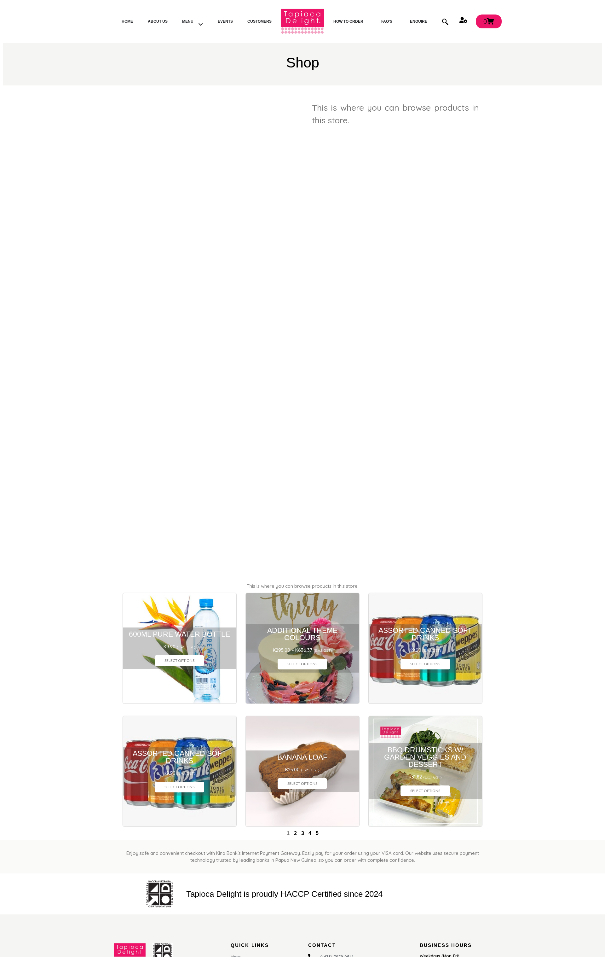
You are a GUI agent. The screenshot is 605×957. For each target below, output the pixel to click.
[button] (445, 21)
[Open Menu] (200, 24)
